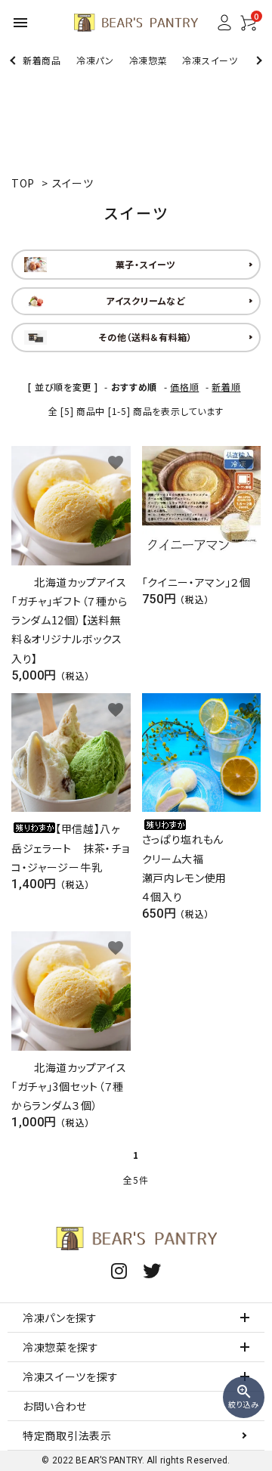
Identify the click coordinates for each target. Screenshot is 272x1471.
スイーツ (73, 182)
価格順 (184, 386)
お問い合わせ (55, 1406)
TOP (23, 182)
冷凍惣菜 (148, 60)
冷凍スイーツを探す (70, 1376)
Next (257, 60)
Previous (14, 60)
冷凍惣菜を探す (61, 1347)
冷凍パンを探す (60, 1317)
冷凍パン (95, 60)
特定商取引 (67, 1435)
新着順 (226, 386)
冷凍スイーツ (209, 60)
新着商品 (42, 60)
